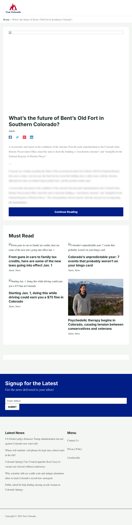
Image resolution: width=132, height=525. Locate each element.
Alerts (12, 131)
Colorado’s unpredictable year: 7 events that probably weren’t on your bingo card (93, 261)
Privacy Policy (74, 449)
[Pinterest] (24, 137)
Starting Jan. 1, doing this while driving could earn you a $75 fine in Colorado (36, 297)
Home (6, 19)
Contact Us (73, 440)
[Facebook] (10, 137)
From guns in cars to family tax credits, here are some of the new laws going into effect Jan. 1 (35, 261)
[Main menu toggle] (123, 7)
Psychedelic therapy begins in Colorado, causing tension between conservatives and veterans (95, 324)
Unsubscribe (73, 457)
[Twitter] (17, 137)
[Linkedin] (31, 137)
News (17, 270)
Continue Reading (66, 211)
